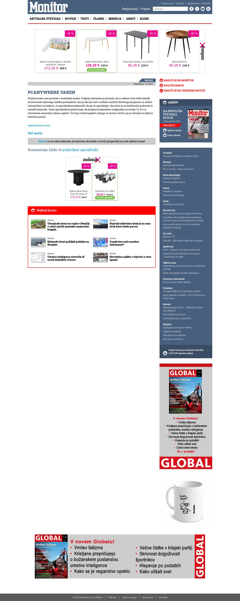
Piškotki (180, 3)
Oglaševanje (193, 3)
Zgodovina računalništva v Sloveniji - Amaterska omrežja (182, 255)
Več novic (35, 133)
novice (149, 80)
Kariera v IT (169, 236)
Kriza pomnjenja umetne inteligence (181, 272)
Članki (98, 18)
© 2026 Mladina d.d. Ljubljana (88, 597)
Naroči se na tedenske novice (184, 90)
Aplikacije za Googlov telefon (177, 327)
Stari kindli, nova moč (174, 314)
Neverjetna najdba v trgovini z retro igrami (130, 258)
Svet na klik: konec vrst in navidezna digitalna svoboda (181, 226)
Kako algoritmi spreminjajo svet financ (182, 213)
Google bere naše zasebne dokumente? (124, 243)
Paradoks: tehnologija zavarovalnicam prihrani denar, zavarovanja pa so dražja (183, 219)
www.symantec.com (39, 125)
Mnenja (115, 18)
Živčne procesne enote (174, 182)
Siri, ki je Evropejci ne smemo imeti (180, 156)
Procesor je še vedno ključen (177, 282)
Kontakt (206, 3)
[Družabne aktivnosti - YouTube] (202, 9)
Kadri (144, 18)
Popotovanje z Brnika (173, 165)
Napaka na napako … (173, 191)
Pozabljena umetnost (173, 204)
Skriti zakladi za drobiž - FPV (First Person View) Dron (184, 297)
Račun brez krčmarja (173, 195)
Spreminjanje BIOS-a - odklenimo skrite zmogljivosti (183, 309)
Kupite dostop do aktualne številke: (186, 350)
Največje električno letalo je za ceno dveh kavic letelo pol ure (130, 225)
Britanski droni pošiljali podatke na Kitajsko (68, 243)
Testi (84, 18)
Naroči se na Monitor (179, 80)
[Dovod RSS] (207, 9)
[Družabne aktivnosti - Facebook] (191, 9)
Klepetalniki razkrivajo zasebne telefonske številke (184, 267)
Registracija (130, 9)
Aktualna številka (45, 18)
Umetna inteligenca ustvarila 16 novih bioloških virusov (66, 258)
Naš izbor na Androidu (174, 335)
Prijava (145, 9)
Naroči (42, 141)
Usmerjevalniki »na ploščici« (177, 318)
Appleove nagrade (172, 331)
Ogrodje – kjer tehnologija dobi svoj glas (183, 240)
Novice (70, 18)
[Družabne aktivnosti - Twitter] (196, 9)
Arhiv (130, 18)
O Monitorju (167, 3)
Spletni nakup (174, 85)
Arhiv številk (173, 135)
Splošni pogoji (129, 597)
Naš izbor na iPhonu (173, 339)
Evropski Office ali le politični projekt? (182, 291)
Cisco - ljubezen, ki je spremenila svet (181, 249)
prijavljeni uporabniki (80, 149)
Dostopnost (148, 597)
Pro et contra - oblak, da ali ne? (178, 169)
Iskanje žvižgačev (172, 178)
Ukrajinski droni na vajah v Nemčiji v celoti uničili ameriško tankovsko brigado (68, 226)
